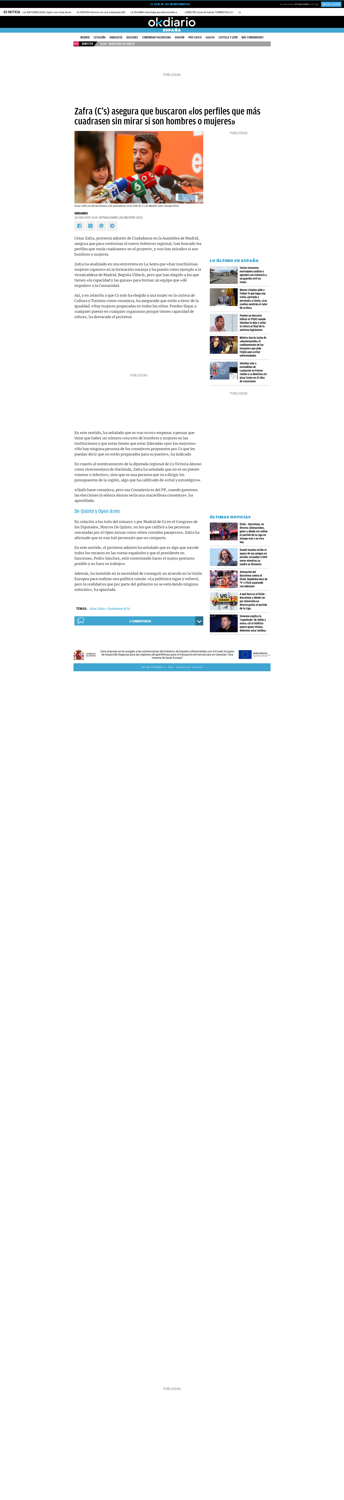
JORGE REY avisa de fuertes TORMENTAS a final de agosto (216, 12)
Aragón (179, 37)
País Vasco (195, 37)
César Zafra (97, 609)
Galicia (210, 37)
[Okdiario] (172, 22)
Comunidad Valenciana (156, 37)
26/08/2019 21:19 (86, 217)
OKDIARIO (81, 213)
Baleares (132, 37)
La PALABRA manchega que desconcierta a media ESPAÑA (162, 12)
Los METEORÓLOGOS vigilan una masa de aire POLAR (51, 12)
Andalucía (115, 37)
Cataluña (100, 37)
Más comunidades (252, 37)
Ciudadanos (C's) (119, 609)
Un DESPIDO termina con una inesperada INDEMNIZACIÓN (108, 12)
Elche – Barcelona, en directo (117, 43)
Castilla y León (228, 37)
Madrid (85, 37)
